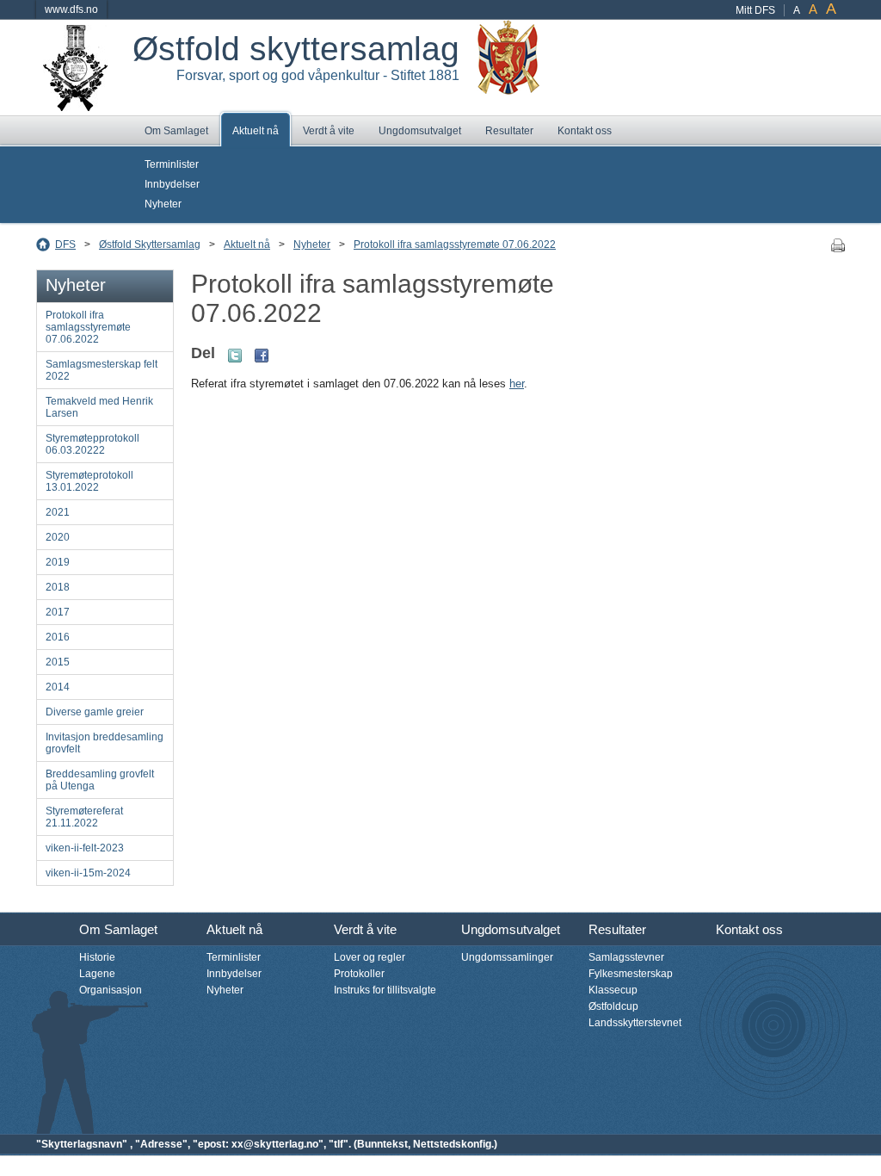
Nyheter (163, 204)
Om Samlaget (176, 131)
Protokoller (359, 974)
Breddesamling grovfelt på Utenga (100, 780)
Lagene (97, 974)
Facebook (261, 355)
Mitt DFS (755, 10)
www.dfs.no (71, 9)
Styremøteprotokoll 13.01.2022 (89, 481)
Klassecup (613, 990)
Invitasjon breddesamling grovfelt (104, 743)
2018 (58, 587)
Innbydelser (172, 184)
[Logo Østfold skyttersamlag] (75, 105)
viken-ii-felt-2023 (85, 848)
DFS (65, 244)
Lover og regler (369, 957)
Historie (97, 957)
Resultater (509, 131)
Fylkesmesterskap (630, 974)
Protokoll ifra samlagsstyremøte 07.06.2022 (455, 244)
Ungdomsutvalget (420, 131)
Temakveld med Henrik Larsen (99, 407)
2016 (58, 637)
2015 (58, 662)
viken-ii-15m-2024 (88, 873)
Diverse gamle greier (95, 712)
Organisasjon (110, 990)
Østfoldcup (613, 1006)
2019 (58, 562)
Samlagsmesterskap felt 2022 (101, 370)
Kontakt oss (585, 131)
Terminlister (172, 164)
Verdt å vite (328, 131)
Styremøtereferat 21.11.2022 (84, 817)
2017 (58, 612)
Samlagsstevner (626, 957)
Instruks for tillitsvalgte (385, 990)
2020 (58, 537)
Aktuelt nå (255, 131)
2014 (58, 687)
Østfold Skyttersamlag (149, 244)
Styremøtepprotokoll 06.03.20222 (92, 444)
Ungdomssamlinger (507, 957)
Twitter (235, 355)
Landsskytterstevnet (634, 1023)
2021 (58, 512)
